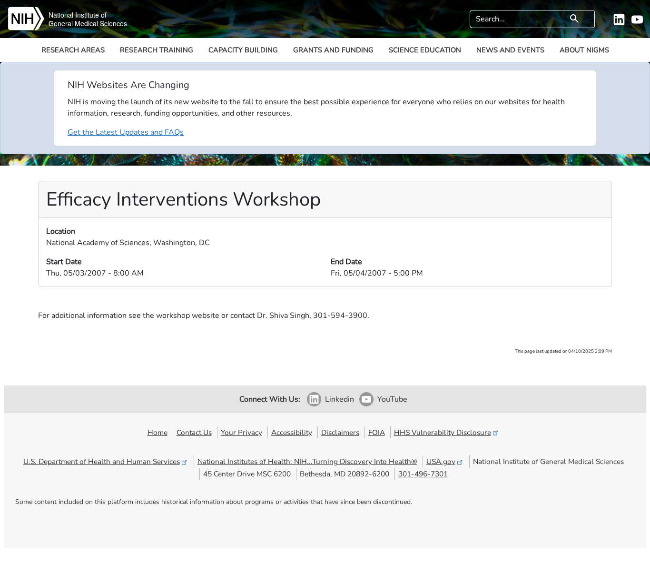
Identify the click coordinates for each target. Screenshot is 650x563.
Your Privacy (241, 432)
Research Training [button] (156, 50)
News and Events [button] (510, 50)
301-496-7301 (423, 474)
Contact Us (194, 432)
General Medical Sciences (88, 23)
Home (157, 432)
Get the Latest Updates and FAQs (126, 132)
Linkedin (339, 399)
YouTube (392, 399)
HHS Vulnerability (442, 432)
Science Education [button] (425, 50)
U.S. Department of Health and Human (101, 461)
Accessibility (291, 432)
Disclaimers (340, 432)
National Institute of (78, 15)
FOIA (376, 432)
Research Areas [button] (73, 50)
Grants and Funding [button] (333, 50)
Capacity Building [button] (243, 50)
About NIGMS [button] (584, 50)
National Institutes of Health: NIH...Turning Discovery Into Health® (307, 461)
